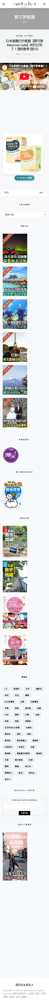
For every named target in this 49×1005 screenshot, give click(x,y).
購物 (7, 766)
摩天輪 (28, 708)
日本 (7, 715)
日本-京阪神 (28, 36)
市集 (7, 708)
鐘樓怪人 (8, 773)
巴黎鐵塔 (34, 702)
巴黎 (22, 702)
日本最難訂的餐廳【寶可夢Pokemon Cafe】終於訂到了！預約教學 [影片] (24, 45)
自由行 (21, 747)
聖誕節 (35, 741)
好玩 (17, 695)
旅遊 (39, 708)
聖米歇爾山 (21, 741)
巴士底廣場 (9, 702)
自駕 (33, 747)
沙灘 (27, 715)
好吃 (7, 695)
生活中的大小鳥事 (12, 728)
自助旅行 (8, 747)
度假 (17, 708)
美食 (29, 734)
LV (6, 689)
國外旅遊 (19, 36)
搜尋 (41, 193)
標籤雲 (24, 677)
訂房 (31, 760)
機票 (17, 715)
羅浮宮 (7, 734)
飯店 (20, 773)
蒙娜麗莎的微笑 (23, 753)
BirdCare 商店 (26, 178)
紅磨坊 (29, 728)
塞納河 (39, 689)
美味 (19, 734)
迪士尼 (28, 766)
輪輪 (17, 766)
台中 (28, 689)
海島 (7, 721)
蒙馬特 (39, 753)
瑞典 (17, 721)
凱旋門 (16, 689)
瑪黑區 (28, 721)
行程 (7, 760)
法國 (37, 715)
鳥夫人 (18, 54)
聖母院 (7, 741)
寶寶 (27, 695)
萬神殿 (7, 753)
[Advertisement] (16, 110)
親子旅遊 (18, 760)
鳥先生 (32, 773)
